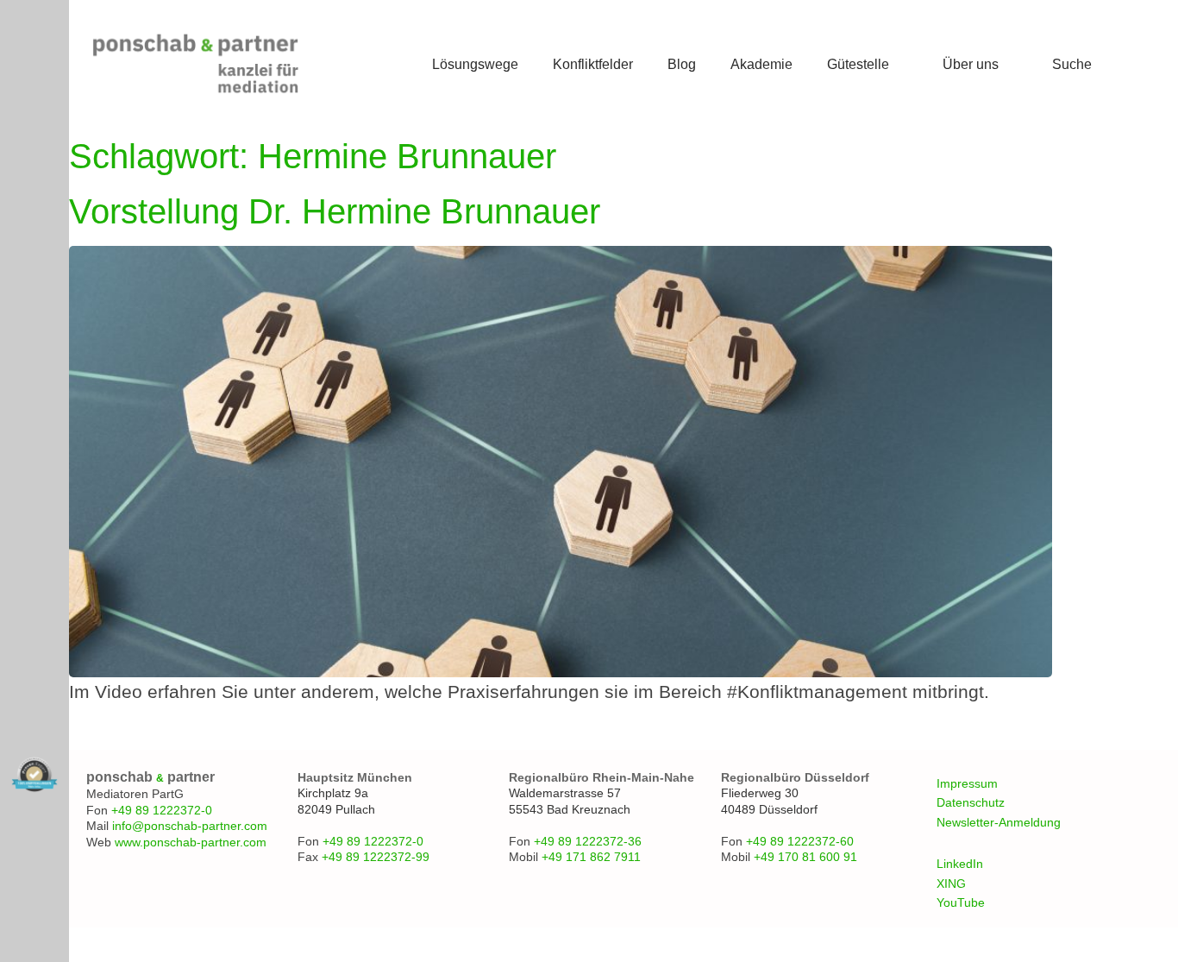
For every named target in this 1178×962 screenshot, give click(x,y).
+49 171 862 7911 (591, 857)
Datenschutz (971, 802)
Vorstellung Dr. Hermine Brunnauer (334, 211)
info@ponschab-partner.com (189, 826)
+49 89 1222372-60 (800, 841)
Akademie (761, 64)
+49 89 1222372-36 (588, 841)
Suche (1072, 64)
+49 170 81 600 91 (805, 857)
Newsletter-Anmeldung (999, 822)
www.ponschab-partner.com (190, 842)
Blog (681, 64)
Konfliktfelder (593, 64)
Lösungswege (475, 64)
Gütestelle (858, 64)
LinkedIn (960, 864)
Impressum (967, 783)
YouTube (961, 902)
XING (951, 883)
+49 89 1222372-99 (375, 857)
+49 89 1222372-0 (161, 810)
